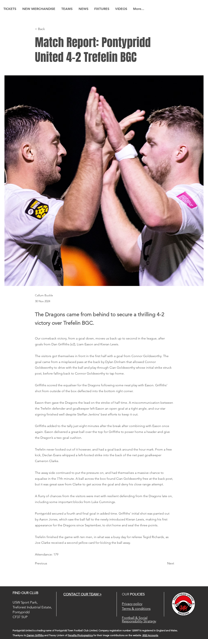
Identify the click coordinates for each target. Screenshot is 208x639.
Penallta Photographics (80, 635)
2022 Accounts (150, 635)
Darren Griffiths (35, 635)
